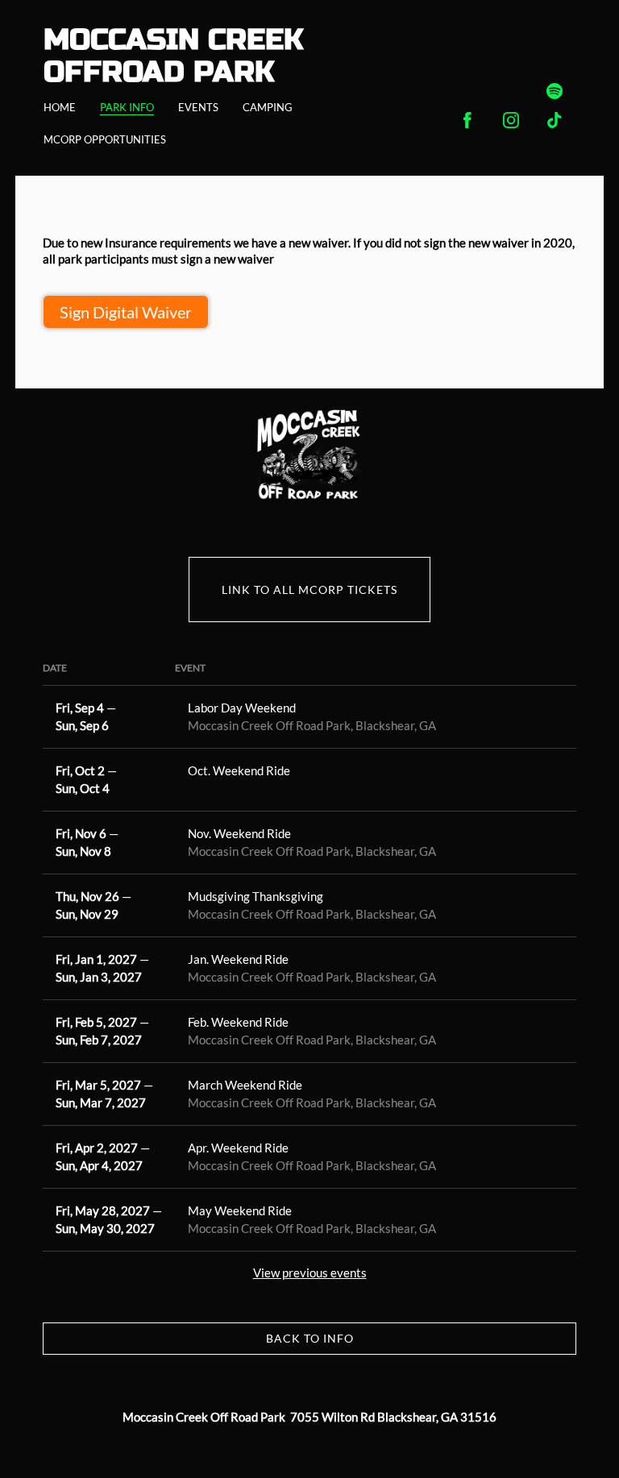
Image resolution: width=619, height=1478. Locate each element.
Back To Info (310, 1338)
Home (60, 107)
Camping (268, 107)
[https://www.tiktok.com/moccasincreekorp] (554, 120)
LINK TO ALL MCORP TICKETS (309, 589)
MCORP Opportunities (105, 139)
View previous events (310, 1272)
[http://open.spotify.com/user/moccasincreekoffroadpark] (554, 91)
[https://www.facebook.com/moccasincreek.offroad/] (467, 120)
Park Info (127, 107)
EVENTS (198, 107)
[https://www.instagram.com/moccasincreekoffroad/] (511, 120)
